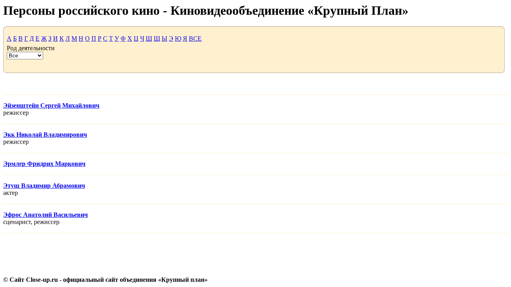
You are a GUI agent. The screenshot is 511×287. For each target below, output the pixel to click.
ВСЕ (195, 38)
